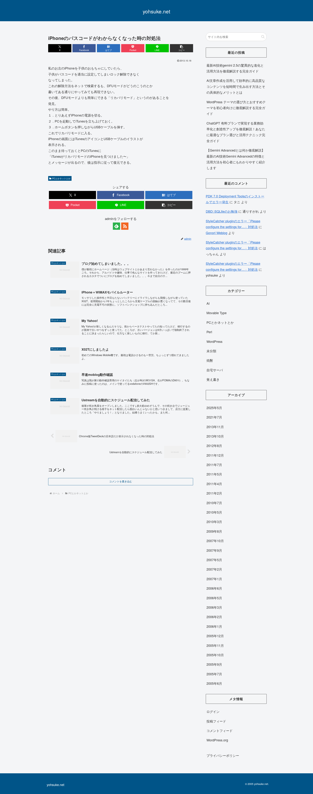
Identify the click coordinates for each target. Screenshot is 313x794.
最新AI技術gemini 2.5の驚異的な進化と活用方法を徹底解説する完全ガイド (235, 68)
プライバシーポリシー (222, 755)
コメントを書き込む (120, 481)
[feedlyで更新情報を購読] (116, 226)
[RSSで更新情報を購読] (124, 226)
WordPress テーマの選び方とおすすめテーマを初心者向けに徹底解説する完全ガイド (236, 107)
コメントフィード (219, 730)
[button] (181, 48)
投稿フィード (216, 721)
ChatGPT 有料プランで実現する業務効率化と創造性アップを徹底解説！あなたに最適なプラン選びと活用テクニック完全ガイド (235, 132)
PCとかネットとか (61, 178)
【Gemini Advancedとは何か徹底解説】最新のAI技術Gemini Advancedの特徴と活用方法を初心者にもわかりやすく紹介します (235, 159)
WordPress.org (217, 740)
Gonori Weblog (216, 232)
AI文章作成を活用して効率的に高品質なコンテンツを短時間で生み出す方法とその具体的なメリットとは (235, 86)
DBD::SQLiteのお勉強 (221, 211)
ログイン (213, 711)
